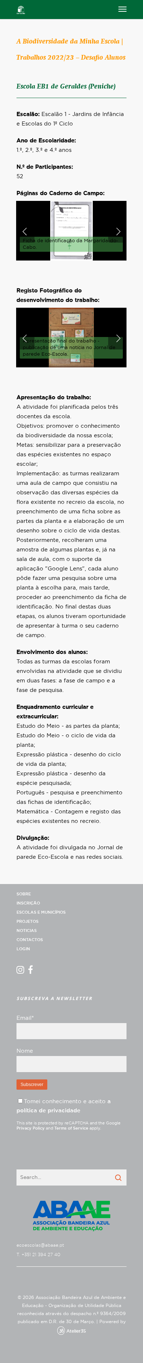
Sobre (23, 894)
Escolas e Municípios (41, 912)
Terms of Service (71, 1128)
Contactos (29, 940)
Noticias (26, 931)
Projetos (27, 922)
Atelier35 (76, 1331)
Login (23, 949)
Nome (24, 1051)
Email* (25, 1018)
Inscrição (28, 903)
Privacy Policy (30, 1128)
